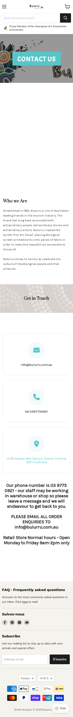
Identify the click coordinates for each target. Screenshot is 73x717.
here (25, 602)
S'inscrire (60, 659)
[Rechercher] (65, 18)
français (25, 678)
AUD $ (44, 678)
